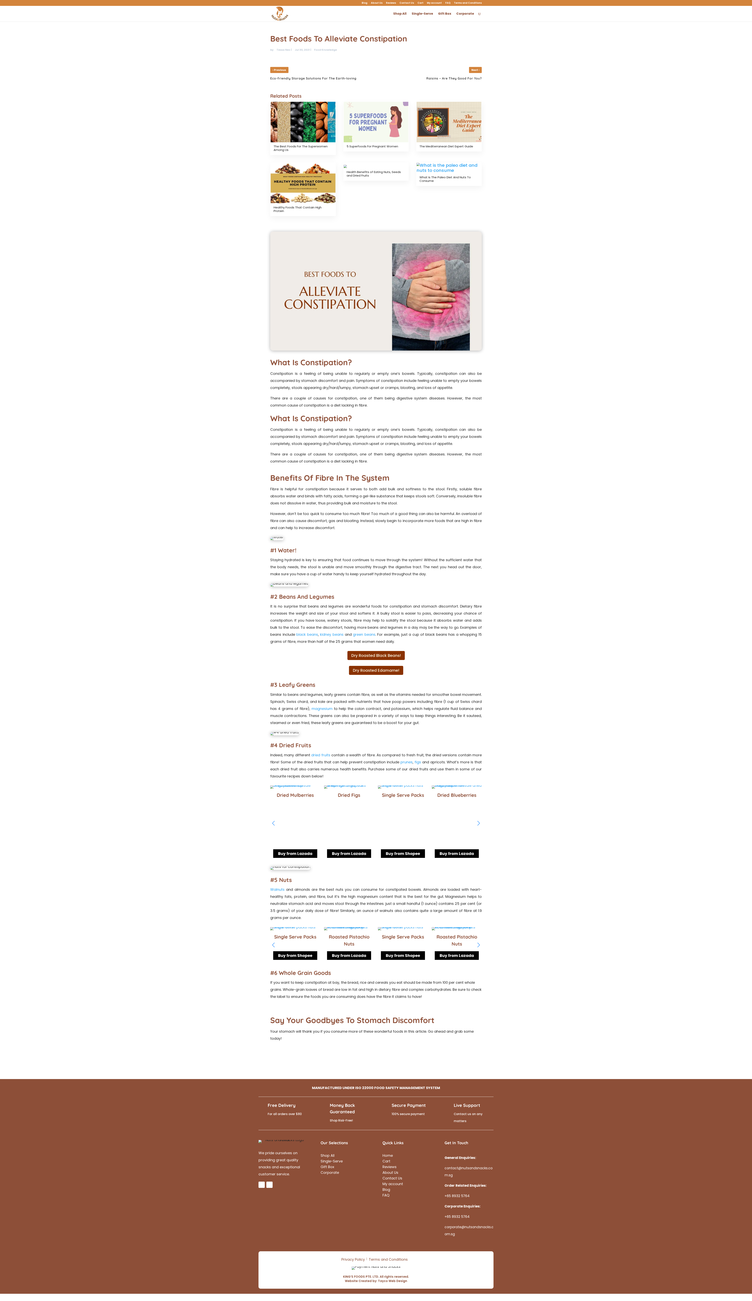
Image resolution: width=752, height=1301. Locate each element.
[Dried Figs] (295, 788)
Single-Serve (422, 14)
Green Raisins (457, 795)
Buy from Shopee (349, 853)
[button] (478, 823)
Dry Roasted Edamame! (376, 670)
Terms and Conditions (468, 3)
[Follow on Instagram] (269, 1185)
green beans (364, 634)
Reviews (391, 3)
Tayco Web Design (392, 1281)
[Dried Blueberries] (403, 788)
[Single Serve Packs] (349, 788)
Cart (420, 3)
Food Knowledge (325, 50)
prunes (406, 762)
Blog (364, 3)
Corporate (465, 14)
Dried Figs (295, 795)
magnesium (322, 708)
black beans (307, 634)
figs (418, 762)
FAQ (447, 3)
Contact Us (407, 3)
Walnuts (277, 889)
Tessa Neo (283, 50)
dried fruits (320, 755)
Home (387, 1156)
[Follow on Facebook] (261, 1185)
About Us (376, 3)
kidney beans (331, 634)
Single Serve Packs (349, 795)
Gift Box (444, 14)
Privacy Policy (353, 1259)
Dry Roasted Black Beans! (376, 655)
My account (434, 3)
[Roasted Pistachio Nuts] (349, 930)
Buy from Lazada (295, 853)
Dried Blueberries (403, 795)
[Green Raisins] (457, 788)
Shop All (400, 14)
